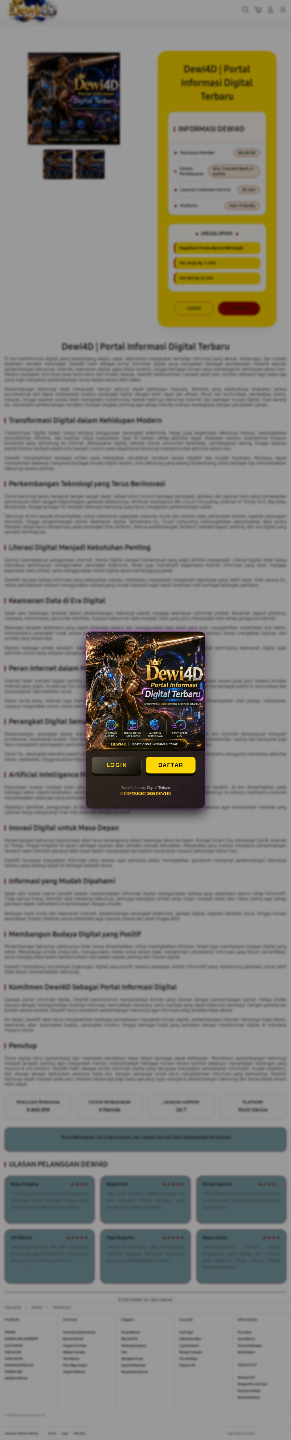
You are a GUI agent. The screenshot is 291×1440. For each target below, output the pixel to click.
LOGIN (117, 765)
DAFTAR (170, 765)
